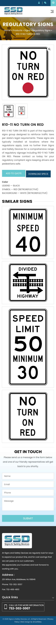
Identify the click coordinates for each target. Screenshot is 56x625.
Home (7, 30)
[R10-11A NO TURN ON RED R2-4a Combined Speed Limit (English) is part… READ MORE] (28, 416)
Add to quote (14, 173)
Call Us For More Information (26, 607)
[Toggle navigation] (52, 11)
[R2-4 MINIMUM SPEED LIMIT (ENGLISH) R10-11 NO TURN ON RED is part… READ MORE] (28, 232)
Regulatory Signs (41, 30)
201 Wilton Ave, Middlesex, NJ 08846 (18, 579)
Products (17, 30)
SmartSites (37, 622)
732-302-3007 (15, 584)
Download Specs (38, 173)
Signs (27, 30)
